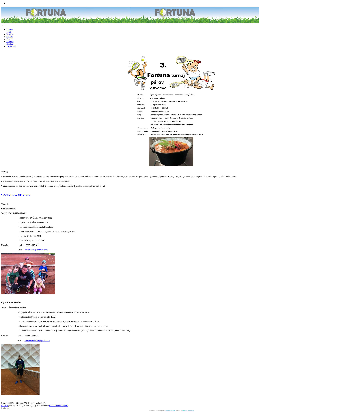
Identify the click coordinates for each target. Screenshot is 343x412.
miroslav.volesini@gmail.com (37, 340)
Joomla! (4, 405)
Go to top (5, 408)
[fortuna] (130, 22)
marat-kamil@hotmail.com (36, 250)
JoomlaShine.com (170, 410)
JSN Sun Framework (188, 410)
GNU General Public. (58, 405)
